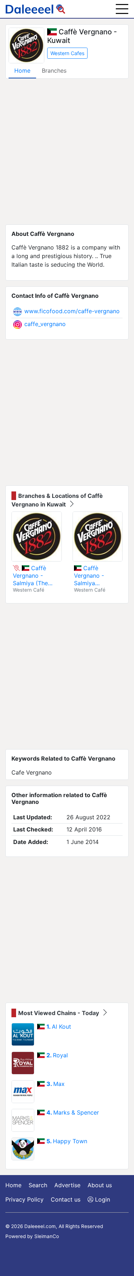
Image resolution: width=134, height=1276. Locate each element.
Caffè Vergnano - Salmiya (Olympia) (89, 575)
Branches (54, 70)
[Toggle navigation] (122, 9)
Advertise (67, 1185)
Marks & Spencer (72, 1112)
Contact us (65, 1199)
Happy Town (66, 1141)
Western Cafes (67, 53)
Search (38, 1185)
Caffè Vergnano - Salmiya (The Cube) (30, 575)
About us (100, 1185)
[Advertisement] (67, 151)
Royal (57, 1055)
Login (101, 1199)
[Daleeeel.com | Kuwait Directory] (35, 9)
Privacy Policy (24, 1199)
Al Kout (58, 1026)
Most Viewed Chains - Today (59, 1013)
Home (22, 70)
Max (55, 1083)
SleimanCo (46, 1236)
